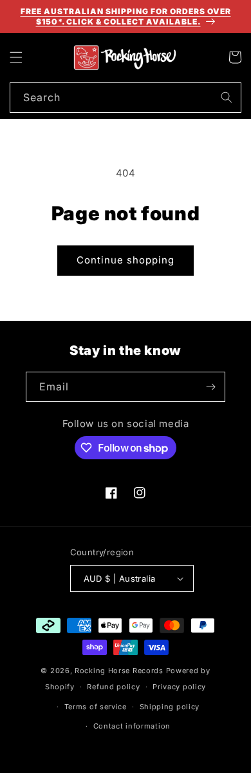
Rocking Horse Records (119, 670)
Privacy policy (179, 686)
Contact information (132, 725)
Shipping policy (170, 706)
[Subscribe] (210, 387)
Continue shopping (125, 260)
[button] (16, 57)
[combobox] (125, 97)
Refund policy (113, 686)
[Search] (226, 97)
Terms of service (95, 706)
